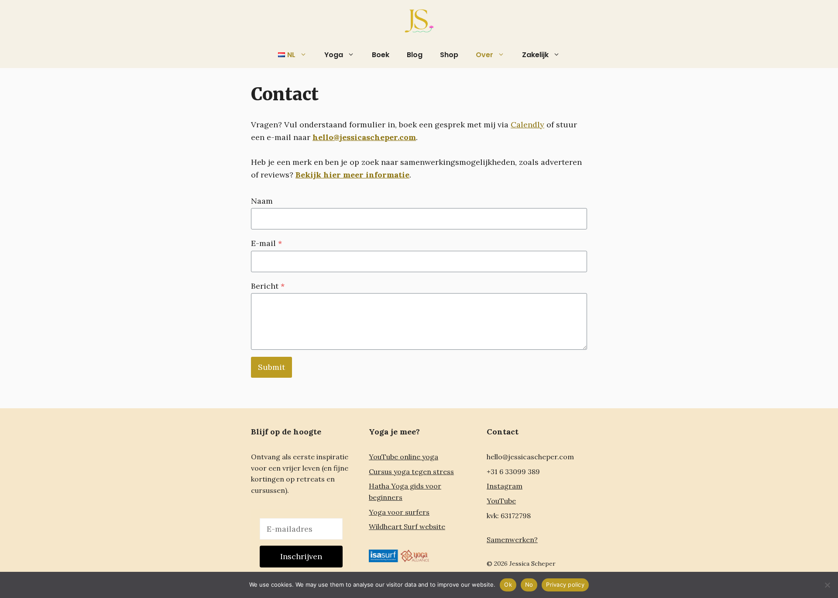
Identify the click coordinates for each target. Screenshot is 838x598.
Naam (262, 201)
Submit (271, 367)
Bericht (268, 286)
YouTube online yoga (403, 456)
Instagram (504, 486)
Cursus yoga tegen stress (411, 471)
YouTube (501, 500)
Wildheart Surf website (407, 526)
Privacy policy (565, 584)
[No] (827, 585)
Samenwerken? (512, 539)
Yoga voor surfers (399, 512)
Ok (508, 584)
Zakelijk (535, 55)
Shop (449, 55)
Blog (414, 55)
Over (484, 55)
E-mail (266, 243)
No (529, 584)
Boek (380, 55)
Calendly (527, 125)
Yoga (333, 55)
